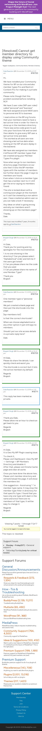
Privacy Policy (21, 710)
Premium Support (14, 659)
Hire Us (21, 716)
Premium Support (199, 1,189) (21, 650)
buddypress (11, 65)
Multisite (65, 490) (14, 607)
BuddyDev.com (30, 727)
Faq (21, 701)
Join (21, 704)
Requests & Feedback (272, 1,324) (19, 579)
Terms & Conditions (21, 707)
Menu (10, 18)
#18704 (34, 294)
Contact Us (21, 713)
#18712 (35, 413)
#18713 (35, 445)
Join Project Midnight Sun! (21, 4)
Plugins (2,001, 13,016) (16, 674)
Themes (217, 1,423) (15, 681)
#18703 (34, 240)
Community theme (22, 65)
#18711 (35, 392)
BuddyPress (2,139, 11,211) (18, 600)
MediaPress (10, 623)
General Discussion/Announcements (21, 568)
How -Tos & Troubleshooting (13, 590)
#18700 (34, 73)
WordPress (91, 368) (15, 615)
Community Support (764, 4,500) (19, 632)
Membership (21, 698)
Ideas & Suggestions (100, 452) (21, 640)
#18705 (34, 353)
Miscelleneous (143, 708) (18, 667)
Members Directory (34, 65)
